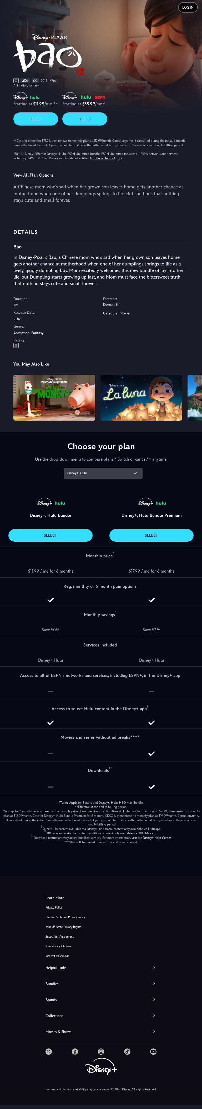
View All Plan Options (33, 175)
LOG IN (188, 7)
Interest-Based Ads (57, 956)
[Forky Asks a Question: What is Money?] (54, 398)
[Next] (193, 397)
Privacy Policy (54, 907)
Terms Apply (68, 802)
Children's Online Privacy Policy (65, 917)
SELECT (35, 119)
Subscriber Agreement (60, 936)
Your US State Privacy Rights (63, 927)
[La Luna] (141, 398)
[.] (49, 1051)
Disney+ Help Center (157, 838)
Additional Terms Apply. (106, 158)
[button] (101, 968)
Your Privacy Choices (58, 946)
